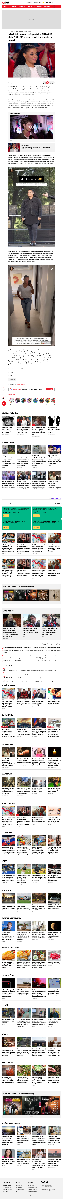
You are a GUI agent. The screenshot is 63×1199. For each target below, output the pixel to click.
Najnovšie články (8, 666)
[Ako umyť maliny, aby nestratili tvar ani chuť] (54, 955)
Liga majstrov (4, 882)
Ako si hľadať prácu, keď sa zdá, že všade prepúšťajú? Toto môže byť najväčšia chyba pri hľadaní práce (23, 936)
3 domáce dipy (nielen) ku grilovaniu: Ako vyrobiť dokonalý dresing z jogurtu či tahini (39, 964)
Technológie (8, 975)
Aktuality (3, 941)
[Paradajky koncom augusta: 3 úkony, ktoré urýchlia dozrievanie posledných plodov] (24, 1070)
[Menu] (59, 6)
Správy (24, 636)
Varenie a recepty (10, 947)
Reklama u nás (19, 1185)
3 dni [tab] (53, 644)
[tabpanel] (31, 654)
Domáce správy (9, 685)
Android (3, 998)
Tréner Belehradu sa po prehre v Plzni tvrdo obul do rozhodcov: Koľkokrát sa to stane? (39, 878)
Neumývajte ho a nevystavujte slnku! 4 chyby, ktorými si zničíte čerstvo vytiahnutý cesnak (38, 1080)
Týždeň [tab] (58, 644)
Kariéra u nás (5, 1191)
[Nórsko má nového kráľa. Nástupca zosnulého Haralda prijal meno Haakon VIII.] (54, 1013)
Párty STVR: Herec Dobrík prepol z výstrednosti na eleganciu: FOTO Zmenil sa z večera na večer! (28, 681)
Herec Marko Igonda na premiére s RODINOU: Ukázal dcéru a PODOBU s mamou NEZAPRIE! (23, 430)
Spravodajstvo (31, 1185)
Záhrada (18, 1084)
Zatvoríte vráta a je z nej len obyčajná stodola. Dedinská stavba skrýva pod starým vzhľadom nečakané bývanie (39, 1052)
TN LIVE (5, 1005)
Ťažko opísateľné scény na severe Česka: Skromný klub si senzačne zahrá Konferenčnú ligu (23, 879)
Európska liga (19, 884)
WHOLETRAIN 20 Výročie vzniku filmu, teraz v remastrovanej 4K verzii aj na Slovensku (25, 678)
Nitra (49, 706)
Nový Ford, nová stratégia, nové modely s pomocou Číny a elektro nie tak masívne (8, 907)
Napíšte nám (5, 1193)
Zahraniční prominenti (21, 765)
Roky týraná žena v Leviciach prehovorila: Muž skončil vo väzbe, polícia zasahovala (54, 702)
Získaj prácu (19, 941)
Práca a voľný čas (51, 939)
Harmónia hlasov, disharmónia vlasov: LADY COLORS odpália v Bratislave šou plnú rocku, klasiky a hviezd (23, 548)
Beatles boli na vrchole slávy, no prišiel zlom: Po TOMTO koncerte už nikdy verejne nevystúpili (8, 791)
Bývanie (5, 1034)
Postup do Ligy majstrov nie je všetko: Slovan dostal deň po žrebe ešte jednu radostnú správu (8, 878)
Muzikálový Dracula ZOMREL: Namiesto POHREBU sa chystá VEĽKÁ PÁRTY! (7, 430)
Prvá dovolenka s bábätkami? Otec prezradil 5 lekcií (37, 789)
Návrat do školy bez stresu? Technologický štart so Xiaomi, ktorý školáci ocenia (54, 820)
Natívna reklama (19, 1195)
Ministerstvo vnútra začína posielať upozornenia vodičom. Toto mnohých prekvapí (23, 907)
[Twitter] (47, 1182)
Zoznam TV (8, 610)
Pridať (50, 389)
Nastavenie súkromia (7, 1189)
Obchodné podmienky (20, 1189)
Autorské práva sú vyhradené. (47, 1186)
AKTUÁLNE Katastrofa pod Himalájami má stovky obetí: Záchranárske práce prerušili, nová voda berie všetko (54, 733)
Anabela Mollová (20, 384)
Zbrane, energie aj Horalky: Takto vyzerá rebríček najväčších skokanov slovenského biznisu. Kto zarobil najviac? (38, 850)
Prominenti (22, 6)
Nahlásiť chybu (11, 394)
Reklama (18, 1182)
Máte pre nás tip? (31, 1195)
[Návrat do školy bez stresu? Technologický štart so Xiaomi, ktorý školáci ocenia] (54, 811)
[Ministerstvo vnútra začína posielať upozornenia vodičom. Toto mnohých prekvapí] (24, 898)
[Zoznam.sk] (45, 1190)
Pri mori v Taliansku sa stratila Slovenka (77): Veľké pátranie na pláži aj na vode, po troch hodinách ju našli (31, 655)
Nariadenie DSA (6, 1195)
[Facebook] (42, 1182)
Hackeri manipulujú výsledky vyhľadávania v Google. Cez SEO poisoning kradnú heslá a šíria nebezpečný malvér (39, 993)
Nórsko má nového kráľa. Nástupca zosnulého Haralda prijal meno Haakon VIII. (54, 1022)
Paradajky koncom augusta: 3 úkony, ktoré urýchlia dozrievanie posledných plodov (23, 1079)
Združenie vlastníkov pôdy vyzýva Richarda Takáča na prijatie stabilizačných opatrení (38, 702)
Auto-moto (7, 890)
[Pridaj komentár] (4, 387)
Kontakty (30, 1182)
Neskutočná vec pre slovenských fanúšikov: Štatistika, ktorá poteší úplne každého (54, 547)
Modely (3, 911)
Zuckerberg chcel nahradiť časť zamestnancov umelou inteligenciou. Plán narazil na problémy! (8, 936)
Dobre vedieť (4, 553)
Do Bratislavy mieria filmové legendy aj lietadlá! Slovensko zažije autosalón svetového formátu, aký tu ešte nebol (8, 548)
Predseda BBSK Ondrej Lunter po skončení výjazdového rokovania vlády (30, 631)
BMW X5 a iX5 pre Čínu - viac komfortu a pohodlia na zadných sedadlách (54, 906)
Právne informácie (7, 1185)
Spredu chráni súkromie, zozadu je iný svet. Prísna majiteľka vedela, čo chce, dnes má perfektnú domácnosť (24, 1052)
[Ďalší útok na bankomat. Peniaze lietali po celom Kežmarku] (8, 1013)
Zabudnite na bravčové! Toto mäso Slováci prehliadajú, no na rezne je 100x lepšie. (23, 964)
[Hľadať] (56, 6)
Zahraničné (13, 6)
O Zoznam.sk (6, 1182)
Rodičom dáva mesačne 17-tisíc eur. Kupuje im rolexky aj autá (54, 789)
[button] (47, 82)
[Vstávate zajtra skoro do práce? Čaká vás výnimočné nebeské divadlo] (54, 926)
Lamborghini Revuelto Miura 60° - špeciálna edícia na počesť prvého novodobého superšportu (39, 907)
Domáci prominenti (27, 31)
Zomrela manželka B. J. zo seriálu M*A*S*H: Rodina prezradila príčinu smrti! (24, 761)
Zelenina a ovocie (51, 1084)
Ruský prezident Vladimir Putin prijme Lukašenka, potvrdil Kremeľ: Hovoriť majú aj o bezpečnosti (39, 732)
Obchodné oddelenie (32, 1189)
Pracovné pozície (7, 504)
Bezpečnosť (34, 998)
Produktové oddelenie (32, 1187)
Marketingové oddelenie (33, 1193)
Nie (11, 375)
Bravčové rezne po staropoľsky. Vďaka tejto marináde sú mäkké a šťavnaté (8, 964)
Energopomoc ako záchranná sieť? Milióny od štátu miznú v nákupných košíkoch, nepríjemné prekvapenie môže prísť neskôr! (24, 850)
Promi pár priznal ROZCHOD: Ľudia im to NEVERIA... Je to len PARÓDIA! (54, 430)
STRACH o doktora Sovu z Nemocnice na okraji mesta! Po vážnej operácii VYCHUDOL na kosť (39, 431)
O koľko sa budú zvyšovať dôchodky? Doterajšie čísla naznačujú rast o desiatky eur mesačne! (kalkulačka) (54, 850)
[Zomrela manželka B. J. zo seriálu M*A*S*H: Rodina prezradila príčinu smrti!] (24, 752)
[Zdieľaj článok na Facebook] (4, 393)
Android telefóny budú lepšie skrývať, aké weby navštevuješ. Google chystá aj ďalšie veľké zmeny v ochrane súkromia (8, 993)
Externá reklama (19, 1187)
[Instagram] (44, 1182)
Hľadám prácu (35, 939)
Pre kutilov (7, 1062)
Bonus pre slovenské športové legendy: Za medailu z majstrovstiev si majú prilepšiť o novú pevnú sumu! (8, 850)
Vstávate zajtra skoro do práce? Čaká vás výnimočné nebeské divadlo (54, 935)
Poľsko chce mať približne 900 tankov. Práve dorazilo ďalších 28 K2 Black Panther (23, 992)
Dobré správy (8, 803)
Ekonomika (47, 6)
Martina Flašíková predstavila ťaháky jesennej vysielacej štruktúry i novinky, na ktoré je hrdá (10, 632)
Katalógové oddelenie (32, 1191)
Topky (17, 31)
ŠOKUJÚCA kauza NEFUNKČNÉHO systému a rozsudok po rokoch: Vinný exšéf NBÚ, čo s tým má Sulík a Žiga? (31, 661)
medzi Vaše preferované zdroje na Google (27, 389)
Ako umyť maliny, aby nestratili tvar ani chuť (54, 963)
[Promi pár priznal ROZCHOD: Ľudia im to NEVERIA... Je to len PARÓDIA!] (54, 421)
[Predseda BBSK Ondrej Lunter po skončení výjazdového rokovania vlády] (31, 620)
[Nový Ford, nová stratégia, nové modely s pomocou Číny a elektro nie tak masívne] (8, 898)
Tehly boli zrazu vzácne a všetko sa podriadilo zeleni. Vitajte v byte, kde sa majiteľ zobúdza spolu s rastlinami (8, 1052)
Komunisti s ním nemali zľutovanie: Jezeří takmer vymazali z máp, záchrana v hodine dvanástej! (23, 791)
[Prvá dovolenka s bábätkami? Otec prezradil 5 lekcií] (39, 782)
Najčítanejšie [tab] (44, 644)
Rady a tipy (34, 969)
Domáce (5, 6)
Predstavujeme (35, 911)
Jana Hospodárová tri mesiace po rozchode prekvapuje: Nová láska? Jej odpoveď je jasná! (26, 658)
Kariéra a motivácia (11, 918)
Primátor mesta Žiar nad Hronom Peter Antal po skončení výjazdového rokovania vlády (50, 631)
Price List (17, 1193)
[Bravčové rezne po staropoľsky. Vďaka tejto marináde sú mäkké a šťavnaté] (8, 955)
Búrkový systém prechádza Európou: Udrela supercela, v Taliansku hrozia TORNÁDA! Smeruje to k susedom (31, 647)
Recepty (3, 1084)
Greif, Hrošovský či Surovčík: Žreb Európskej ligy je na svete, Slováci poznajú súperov (54, 878)
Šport (30, 6)
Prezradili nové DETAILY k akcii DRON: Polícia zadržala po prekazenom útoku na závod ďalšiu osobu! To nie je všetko (32, 651)
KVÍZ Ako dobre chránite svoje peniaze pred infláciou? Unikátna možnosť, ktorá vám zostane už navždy (39, 548)
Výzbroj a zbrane (20, 996)
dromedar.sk (19, 796)
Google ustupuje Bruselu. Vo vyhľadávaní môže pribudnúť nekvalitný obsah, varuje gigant (54, 992)
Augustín (38, 2)
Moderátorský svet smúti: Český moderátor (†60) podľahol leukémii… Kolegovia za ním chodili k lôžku (54, 762)
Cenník (17, 1191)
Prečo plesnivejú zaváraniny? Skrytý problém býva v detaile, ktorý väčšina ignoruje (8, 1079)
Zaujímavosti (38, 6)
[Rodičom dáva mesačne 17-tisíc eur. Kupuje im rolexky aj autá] (54, 782)
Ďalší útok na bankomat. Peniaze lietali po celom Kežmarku (8, 1021)
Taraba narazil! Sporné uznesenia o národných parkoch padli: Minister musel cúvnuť (25, 674)
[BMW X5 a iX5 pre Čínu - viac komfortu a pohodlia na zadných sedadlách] (54, 898)
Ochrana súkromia (7, 1187)
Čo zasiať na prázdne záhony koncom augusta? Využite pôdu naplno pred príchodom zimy (54, 1079)
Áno (11, 372)
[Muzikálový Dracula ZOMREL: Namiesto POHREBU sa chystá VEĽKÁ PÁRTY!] (8, 421)
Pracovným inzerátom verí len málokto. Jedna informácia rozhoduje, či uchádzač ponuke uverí (38, 935)
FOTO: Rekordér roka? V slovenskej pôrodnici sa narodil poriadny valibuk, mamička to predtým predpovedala (23, 1023)
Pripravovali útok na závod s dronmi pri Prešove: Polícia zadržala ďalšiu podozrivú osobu (39, 1022)
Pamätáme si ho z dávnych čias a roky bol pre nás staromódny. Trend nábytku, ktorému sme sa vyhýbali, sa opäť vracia (54, 1052)
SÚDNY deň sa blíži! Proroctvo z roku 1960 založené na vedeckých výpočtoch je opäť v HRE (23, 732)
